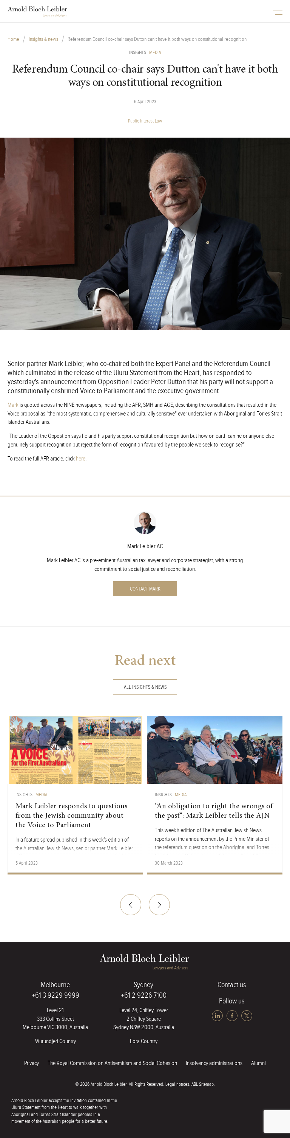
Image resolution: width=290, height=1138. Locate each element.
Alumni (258, 1063)
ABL (38, 11)
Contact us (232, 984)
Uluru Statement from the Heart (39, 1107)
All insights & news (145, 687)
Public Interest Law (145, 121)
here (80, 458)
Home (13, 39)
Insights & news (43, 39)
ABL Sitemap (202, 1084)
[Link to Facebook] (233, 1015)
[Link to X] (246, 1015)
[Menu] (276, 11)
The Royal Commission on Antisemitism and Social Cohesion (112, 1063)
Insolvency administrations (214, 1063)
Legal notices (177, 1084)
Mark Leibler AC (145, 546)
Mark (13, 405)
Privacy (31, 1063)
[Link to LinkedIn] (218, 1015)
